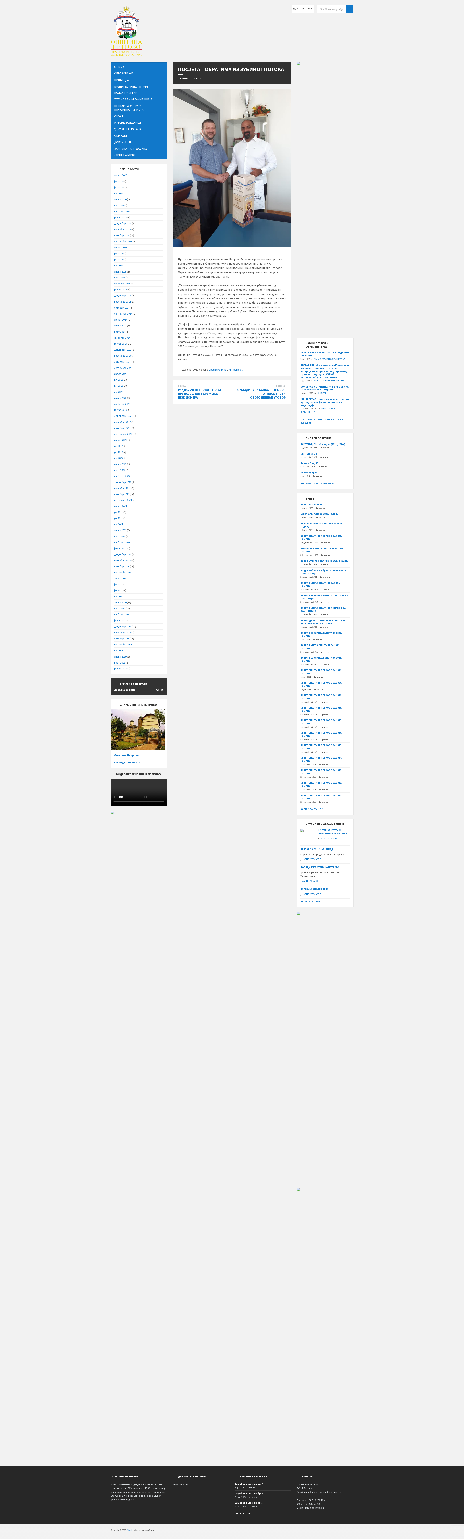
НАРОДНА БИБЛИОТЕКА (314, 889)
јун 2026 (118, 187)
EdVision (130, 1530)
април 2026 (120, 199)
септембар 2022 (123, 434)
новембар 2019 (122, 632)
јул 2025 (118, 253)
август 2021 (120, 506)
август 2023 (120, 373)
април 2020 (120, 602)
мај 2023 (118, 392)
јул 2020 (118, 584)
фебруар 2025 (122, 283)
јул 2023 (118, 379)
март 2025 (119, 277)
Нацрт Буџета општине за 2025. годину (324, 560)
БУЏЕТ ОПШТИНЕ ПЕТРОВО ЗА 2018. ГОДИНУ (321, 709)
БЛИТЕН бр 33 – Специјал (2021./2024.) (322, 444)
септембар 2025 (123, 241)
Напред (281, 385)
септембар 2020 (123, 572)
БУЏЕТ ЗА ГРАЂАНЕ (311, 504)
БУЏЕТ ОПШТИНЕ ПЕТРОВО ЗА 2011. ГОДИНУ (321, 797)
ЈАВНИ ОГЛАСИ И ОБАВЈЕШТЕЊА (329, 359)
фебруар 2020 (122, 614)
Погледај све (242, 1513)
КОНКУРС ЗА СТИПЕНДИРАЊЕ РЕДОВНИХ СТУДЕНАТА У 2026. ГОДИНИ (324, 388)
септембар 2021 (123, 500)
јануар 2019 (120, 668)
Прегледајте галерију (127, 762)
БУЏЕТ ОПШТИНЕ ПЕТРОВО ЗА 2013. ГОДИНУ (321, 772)
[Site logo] (126, 54)
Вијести (196, 78)
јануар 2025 (120, 289)
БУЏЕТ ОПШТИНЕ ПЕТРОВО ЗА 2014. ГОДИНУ (321, 759)
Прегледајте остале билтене (317, 483)
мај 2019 (118, 650)
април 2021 (120, 530)
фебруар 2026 (122, 211)
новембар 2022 (122, 422)
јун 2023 (118, 385)
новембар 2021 (122, 488)
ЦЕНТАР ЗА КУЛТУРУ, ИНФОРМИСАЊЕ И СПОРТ (332, 832)
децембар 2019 (122, 626)
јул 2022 (118, 446)
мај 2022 (118, 458)
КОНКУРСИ (321, 393)
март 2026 (119, 205)
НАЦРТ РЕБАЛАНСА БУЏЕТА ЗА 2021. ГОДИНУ (321, 659)
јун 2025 (118, 259)
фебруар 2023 (122, 403)
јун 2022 (118, 452)
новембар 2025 (122, 229)
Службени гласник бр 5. (249, 1502)
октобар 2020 (121, 566)
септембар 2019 (123, 644)
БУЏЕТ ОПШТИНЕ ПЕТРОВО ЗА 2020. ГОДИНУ (321, 684)
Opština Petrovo (217, 369)
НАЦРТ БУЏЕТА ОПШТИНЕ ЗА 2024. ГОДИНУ (320, 584)
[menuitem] (138, 67)
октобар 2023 (121, 361)
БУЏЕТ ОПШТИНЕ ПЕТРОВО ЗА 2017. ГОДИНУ (321, 722)
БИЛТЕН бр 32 (308, 453)
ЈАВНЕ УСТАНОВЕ (328, 838)
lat (302, 9)
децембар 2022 (122, 415)
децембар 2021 (122, 482)
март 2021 (119, 536)
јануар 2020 (120, 620)
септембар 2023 (123, 367)
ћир (295, 9)
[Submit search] (349, 9)
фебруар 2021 (122, 542)
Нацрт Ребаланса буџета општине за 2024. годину (323, 572)
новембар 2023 (122, 355)
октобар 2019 (121, 638)
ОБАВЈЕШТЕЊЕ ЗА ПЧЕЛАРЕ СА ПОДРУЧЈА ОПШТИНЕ (324, 354)
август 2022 (120, 440)
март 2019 (119, 662)
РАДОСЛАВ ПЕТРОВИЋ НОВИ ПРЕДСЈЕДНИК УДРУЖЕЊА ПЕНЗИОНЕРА (199, 394)
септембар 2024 (123, 313)
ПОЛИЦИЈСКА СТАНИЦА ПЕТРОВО (320, 867)
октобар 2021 (121, 494)
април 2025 (120, 271)
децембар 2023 (122, 349)
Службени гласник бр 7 (249, 1484)
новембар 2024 (122, 301)
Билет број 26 (308, 472)
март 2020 (119, 608)
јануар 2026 (120, 217)
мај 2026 (118, 193)
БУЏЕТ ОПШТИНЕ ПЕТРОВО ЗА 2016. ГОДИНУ (321, 734)
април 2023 (120, 398)
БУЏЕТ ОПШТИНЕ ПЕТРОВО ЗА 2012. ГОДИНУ (321, 784)
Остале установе (310, 901)
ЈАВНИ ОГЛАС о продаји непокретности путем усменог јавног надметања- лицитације (324, 402)
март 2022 (119, 470)
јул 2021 (118, 512)
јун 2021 (118, 518)
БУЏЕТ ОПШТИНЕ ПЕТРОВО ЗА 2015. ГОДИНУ (321, 747)
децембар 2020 (122, 554)
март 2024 (119, 331)
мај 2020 (118, 596)
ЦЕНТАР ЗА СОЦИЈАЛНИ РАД (316, 849)
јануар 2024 (120, 343)
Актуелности (236, 369)
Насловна (183, 78)
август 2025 (120, 247)
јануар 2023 (120, 409)
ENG (310, 9)
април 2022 (120, 464)
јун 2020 (118, 590)
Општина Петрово (126, 755)
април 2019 (120, 656)
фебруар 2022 (122, 476)
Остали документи (311, 809)
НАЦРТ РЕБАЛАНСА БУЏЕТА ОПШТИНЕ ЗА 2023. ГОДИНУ (324, 597)
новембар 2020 (122, 560)
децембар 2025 (122, 223)
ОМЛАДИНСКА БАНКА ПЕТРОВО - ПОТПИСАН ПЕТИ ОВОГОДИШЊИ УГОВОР (261, 394)
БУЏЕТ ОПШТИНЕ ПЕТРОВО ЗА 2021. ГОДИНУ (321, 672)
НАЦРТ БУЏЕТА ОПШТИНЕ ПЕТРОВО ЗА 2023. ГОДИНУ (323, 609)
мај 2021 (118, 524)
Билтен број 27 (309, 463)
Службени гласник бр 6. (249, 1493)
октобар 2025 (121, 235)
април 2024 (120, 325)
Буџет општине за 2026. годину (319, 513)
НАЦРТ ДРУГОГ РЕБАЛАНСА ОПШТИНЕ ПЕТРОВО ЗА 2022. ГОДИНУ (322, 622)
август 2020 (120, 578)
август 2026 (120, 175)
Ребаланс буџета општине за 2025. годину (321, 525)
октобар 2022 (121, 428)
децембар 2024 (122, 295)
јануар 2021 (120, 548)
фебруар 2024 (122, 337)
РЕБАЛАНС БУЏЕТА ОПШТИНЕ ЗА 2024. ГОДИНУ (322, 550)
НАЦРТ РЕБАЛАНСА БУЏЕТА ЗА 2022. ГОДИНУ (321, 634)
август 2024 (120, 319)
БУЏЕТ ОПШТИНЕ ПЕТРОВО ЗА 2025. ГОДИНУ (321, 537)
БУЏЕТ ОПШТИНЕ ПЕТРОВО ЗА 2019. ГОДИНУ (321, 697)
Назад (182, 385)
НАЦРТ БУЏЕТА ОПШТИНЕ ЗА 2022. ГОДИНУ (320, 647)
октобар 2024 (121, 307)
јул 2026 (118, 181)
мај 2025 (118, 265)
